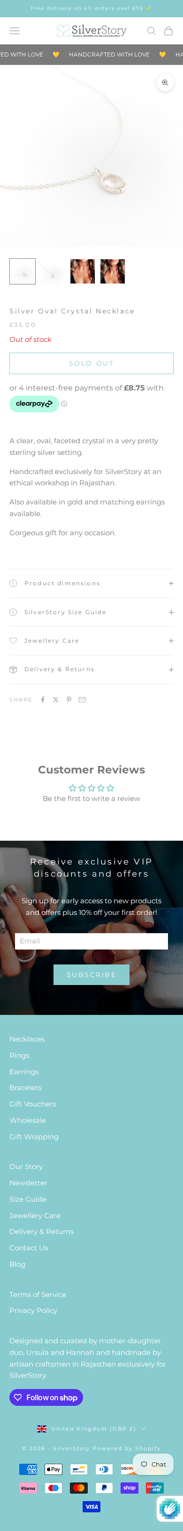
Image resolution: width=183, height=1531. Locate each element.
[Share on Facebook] (42, 699)
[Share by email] (82, 699)
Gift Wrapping (34, 1136)
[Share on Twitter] (56, 699)
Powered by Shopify (126, 1448)
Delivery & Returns (41, 1231)
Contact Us (28, 1247)
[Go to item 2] (52, 271)
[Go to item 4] (112, 271)
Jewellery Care (35, 1215)
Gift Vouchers (32, 1103)
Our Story (26, 1166)
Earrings (23, 1071)
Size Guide (27, 1199)
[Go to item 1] (22, 271)
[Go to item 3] (82, 271)
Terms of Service (37, 1294)
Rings (19, 1055)
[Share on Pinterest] (69, 699)
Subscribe (92, 975)
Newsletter (28, 1182)
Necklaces (27, 1039)
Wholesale (27, 1120)
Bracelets (25, 1087)
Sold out (91, 363)
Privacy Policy (33, 1310)
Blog (17, 1264)
